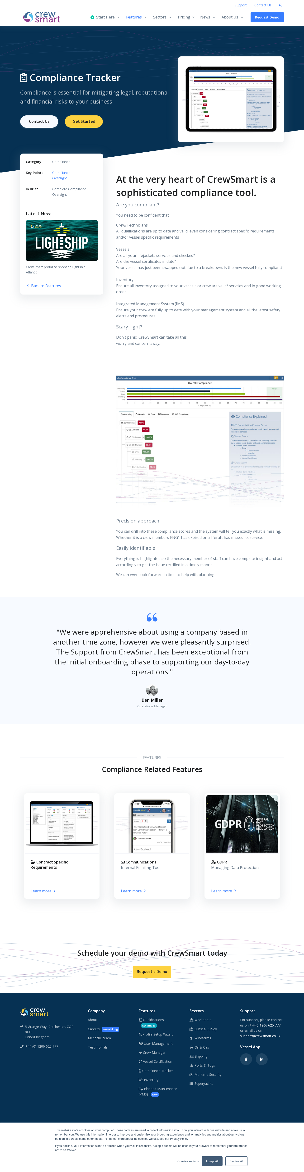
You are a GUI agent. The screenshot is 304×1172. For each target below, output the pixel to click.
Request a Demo (152, 971)
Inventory (150, 1079)
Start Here (104, 17)
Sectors (159, 17)
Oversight (59, 178)
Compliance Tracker (157, 1070)
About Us (230, 17)
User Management (158, 1043)
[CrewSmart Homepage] (44, 17)
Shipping (200, 1056)
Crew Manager (154, 1052)
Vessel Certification (157, 1061)
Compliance (61, 172)
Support (241, 5)
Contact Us (262, 5)
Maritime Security (207, 1074)
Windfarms (202, 1038)
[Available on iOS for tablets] (246, 1059)
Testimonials (98, 1047)
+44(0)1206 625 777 (265, 1025)
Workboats (202, 1020)
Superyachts (203, 1083)
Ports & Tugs (204, 1065)
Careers (103, 1029)
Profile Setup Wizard (158, 1034)
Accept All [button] (212, 1161)
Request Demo (267, 17)
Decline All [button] (236, 1161)
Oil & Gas (201, 1047)
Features (134, 17)
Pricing (184, 17)
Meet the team (99, 1038)
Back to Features (45, 285)
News (205, 17)
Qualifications (153, 1022)
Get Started (84, 121)
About (92, 1020)
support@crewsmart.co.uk (260, 1036)
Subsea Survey (205, 1029)
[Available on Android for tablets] (262, 1059)
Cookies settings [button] (188, 1161)
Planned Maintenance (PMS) (158, 1091)
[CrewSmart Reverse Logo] (34, 1012)
